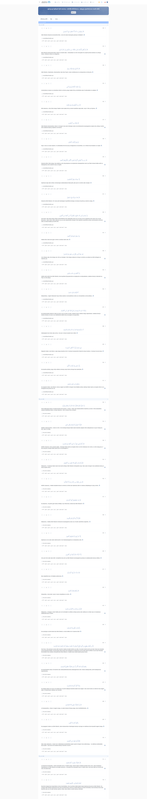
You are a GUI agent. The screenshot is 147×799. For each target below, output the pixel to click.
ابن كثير (55, 41)
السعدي (52, 41)
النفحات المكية (61, 41)
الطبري (58, 41)
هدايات (66, 41)
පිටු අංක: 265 (41, 399)
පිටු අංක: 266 (41, 756)
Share (73, 12)
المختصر (48, 41)
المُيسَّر (46, 41)
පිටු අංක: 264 (41, 25)
